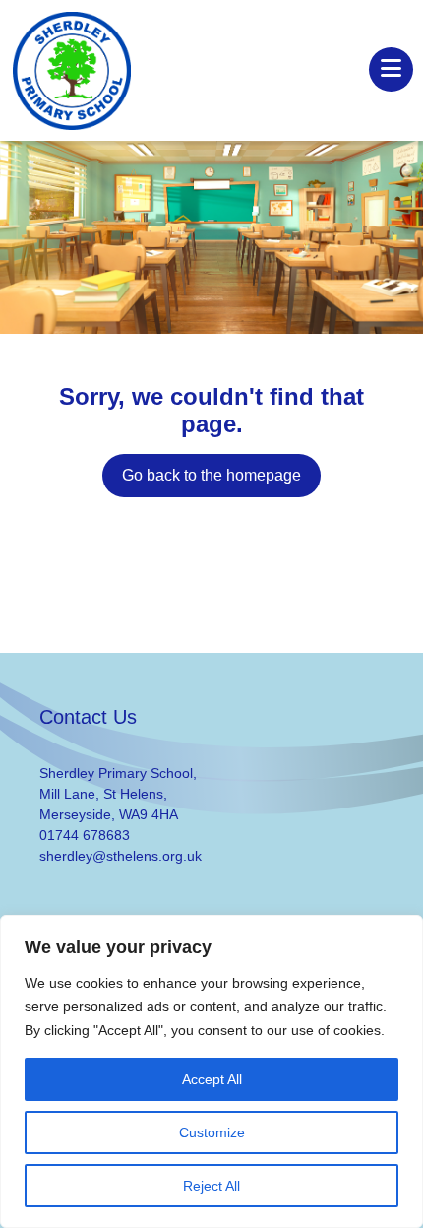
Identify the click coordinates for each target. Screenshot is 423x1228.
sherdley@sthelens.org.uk (120, 856)
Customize (212, 1132)
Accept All (212, 1079)
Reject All (211, 1186)
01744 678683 (84, 835)
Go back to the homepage (211, 475)
